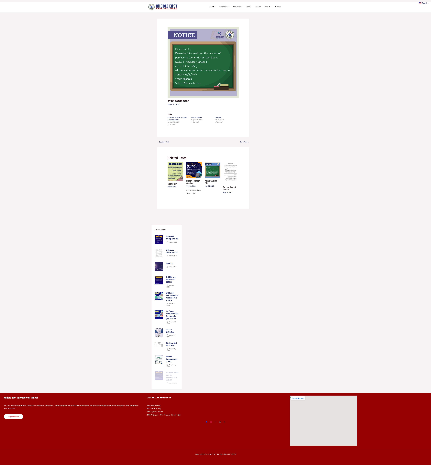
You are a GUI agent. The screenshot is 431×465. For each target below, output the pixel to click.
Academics (223, 7)
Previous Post (163, 142)
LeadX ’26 (169, 263)
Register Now (13, 417)
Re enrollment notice (229, 188)
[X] (224, 422)
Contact (267, 7)
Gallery (258, 7)
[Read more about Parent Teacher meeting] (194, 170)
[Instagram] (211, 422)
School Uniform (196, 117)
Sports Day (172, 183)
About (211, 7)
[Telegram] (215, 422)
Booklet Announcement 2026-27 (171, 359)
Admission (237, 7)
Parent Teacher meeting (193, 181)
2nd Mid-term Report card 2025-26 (171, 279)
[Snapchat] (220, 422)
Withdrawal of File (211, 181)
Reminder (217, 117)
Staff (248, 7)
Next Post (244, 142)
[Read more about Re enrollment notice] (231, 173)
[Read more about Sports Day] (175, 171)
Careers (278, 7)
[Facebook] (206, 422)
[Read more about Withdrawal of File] (212, 170)
